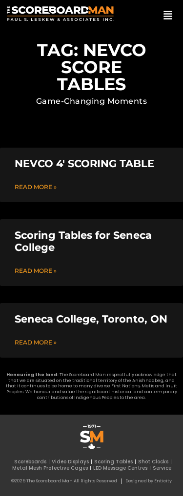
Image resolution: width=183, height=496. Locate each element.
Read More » (36, 187)
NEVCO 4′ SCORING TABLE (84, 163)
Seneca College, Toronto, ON (91, 319)
